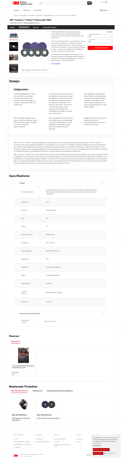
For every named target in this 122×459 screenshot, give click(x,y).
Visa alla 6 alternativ (101, 48)
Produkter (16, 10)
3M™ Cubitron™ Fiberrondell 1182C (48, 418)
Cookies (41, 454)
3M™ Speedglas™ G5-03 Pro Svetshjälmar (21, 419)
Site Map (78, 441)
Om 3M (16, 439)
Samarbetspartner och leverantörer (22, 444)
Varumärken (37, 10)
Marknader (26, 10)
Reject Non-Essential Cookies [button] (101, 449)
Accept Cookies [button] (98, 453)
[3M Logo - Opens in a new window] (23, 3)
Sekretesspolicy (34, 454)
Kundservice (79, 439)
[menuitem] (12, 27)
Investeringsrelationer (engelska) (22, 441)
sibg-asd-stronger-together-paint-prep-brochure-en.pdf (23, 366)
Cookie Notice (97, 445)
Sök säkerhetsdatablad (59, 439)
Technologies (17, 447)
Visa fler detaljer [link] (55, 63)
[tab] (15, 342)
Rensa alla (109, 31)
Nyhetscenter (39, 439)
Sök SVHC (56, 441)
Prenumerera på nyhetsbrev (43, 441)
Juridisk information (24, 454)
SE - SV (103, 2)
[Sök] (89, 3)
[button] (110, 453)
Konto (105, 10)
